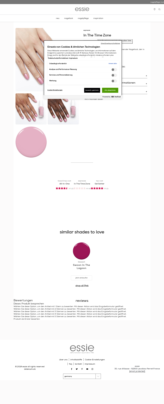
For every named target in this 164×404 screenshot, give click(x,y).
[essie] (82, 349)
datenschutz (30, 369)
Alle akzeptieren (110, 90)
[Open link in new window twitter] (77, 369)
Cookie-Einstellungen (95, 359)
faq (70, 364)
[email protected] (137, 371)
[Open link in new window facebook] (72, 369)
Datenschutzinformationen (58, 58)
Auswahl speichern (92, 90)
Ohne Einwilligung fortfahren (110, 43)
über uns (63, 359)
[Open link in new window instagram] (92, 369)
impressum (90, 364)
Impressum (73, 58)
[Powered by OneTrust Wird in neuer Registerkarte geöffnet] (111, 97)
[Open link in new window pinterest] (82, 369)
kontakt (78, 364)
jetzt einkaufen (82, 278)
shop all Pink (82, 285)
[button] (82, 306)
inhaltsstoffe (76, 359)
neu (57, 18)
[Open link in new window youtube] (87, 369)
